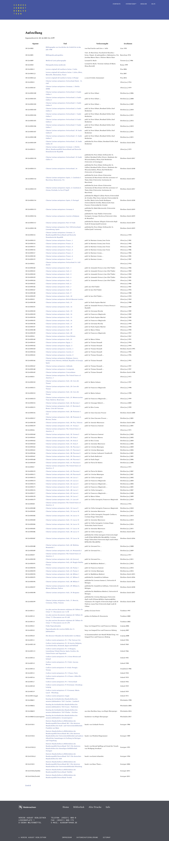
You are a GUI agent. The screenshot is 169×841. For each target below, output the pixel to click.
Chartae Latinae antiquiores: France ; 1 (59, 240)
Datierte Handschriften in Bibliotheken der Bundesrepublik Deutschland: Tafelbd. (61, 770)
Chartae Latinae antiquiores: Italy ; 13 (59, 311)
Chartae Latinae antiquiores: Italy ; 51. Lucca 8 (62, 499)
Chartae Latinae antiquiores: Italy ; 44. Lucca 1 (62, 477)
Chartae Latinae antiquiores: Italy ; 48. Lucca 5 (62, 490)
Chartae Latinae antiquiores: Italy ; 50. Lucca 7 (62, 496)
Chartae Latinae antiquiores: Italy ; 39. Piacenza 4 (63, 456)
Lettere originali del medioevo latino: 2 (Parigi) (62, 78)
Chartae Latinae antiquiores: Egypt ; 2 (59, 345)
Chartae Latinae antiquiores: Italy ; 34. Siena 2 (62, 440)
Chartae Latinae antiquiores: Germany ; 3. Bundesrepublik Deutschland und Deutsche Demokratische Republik (61, 234)
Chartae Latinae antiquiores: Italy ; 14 (59, 314)
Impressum (67, 837)
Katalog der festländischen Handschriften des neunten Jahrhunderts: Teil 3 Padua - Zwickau (62, 711)
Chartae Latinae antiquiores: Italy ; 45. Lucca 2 (62, 480)
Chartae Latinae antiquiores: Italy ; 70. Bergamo (62, 592)
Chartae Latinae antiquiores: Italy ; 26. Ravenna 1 (63, 403)
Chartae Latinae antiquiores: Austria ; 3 (59, 355)
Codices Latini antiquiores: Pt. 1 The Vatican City (63, 640)
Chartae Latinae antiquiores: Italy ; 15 (59, 317)
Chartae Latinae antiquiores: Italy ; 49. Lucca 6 (62, 493)
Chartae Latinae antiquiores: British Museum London (64, 299)
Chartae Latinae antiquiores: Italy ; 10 (59, 296)
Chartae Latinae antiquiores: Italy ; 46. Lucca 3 (62, 484)
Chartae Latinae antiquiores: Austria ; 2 (59, 352)
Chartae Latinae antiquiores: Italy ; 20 (59, 333)
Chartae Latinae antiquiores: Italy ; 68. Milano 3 (62, 581)
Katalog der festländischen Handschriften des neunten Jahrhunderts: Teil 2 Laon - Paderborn (62, 705)
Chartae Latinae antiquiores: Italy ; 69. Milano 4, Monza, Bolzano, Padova (62, 587)
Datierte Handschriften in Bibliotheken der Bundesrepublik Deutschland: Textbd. (61, 776)
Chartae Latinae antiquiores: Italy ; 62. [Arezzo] (62, 559)
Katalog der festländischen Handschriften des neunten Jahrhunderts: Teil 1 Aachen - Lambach (62, 700)
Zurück (28, 785)
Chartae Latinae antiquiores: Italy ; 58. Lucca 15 (62, 532)
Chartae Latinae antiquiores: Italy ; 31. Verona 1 (62, 426)
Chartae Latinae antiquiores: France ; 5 (59, 253)
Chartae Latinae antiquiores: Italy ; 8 (58, 290)
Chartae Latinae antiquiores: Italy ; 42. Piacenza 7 (63, 471)
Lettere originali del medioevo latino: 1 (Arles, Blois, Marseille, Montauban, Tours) (64, 73)
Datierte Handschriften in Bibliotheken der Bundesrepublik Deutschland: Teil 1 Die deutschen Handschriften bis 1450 (63, 756)
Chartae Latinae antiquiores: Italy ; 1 (58, 268)
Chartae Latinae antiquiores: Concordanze (60, 372)
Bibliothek (78, 807)
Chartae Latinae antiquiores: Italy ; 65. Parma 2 (62, 571)
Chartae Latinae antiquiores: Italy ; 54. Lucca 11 (62, 515)
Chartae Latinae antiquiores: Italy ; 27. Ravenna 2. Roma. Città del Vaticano (63, 407)
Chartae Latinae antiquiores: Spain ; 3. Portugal (62, 200)
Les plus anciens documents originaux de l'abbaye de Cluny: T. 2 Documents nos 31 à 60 (64, 616)
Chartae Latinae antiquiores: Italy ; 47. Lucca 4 (62, 487)
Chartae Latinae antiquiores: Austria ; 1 (59, 349)
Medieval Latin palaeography (56, 60)
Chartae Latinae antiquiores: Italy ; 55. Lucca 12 (62, 520)
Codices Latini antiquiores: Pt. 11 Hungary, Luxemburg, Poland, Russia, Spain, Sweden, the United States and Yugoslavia (62, 651)
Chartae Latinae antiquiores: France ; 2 (59, 243)
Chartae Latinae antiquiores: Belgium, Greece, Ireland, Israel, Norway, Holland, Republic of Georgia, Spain (64, 360)
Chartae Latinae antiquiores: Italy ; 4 (58, 277)
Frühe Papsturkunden (53, 626)
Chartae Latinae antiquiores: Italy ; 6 (58, 283)
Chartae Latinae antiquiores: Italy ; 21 (59, 339)
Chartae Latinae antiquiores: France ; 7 (59, 259)
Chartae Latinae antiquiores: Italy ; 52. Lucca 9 (62, 508)
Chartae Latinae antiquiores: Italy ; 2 (58, 271)
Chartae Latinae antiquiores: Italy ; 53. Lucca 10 (62, 511)
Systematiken (131, 4)
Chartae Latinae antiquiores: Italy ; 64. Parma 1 (62, 568)
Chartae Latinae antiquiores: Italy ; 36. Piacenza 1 (63, 447)
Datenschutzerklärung (87, 837)
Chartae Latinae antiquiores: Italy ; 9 (58, 293)
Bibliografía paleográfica (54, 55)
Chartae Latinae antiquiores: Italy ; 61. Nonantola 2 (63, 550)
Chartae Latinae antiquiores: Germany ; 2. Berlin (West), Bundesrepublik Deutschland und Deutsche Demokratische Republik (63, 149)
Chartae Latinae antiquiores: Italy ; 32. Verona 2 (62, 434)
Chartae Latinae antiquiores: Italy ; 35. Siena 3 (62, 444)
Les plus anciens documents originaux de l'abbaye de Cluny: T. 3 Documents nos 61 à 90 (64, 621)
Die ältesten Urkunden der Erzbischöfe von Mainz (63, 636)
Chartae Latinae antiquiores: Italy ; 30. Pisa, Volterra (64, 422)
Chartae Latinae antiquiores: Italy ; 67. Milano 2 (62, 577)
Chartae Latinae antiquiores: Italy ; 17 (59, 323)
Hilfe (153, 4)
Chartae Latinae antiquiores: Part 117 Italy (60, 223)
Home (66, 807)
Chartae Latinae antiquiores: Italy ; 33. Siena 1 (62, 437)
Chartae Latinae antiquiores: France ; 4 (59, 250)
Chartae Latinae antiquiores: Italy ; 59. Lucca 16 (62, 538)
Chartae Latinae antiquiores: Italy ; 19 (59, 330)
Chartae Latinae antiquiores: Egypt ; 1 (59, 342)
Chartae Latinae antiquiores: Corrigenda (60, 369)
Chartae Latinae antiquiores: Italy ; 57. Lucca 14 (62, 528)
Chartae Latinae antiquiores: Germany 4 (60, 209)
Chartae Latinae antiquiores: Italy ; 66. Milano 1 (62, 574)
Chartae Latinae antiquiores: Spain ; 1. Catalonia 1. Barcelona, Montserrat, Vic (63, 178)
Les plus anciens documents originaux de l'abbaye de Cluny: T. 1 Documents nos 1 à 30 (64, 610)
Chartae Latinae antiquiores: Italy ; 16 (59, 320)
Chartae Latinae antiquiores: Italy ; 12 (59, 307)
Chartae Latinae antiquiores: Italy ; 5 (58, 280)
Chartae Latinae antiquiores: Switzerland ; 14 (61, 168)
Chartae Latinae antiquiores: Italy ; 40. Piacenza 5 (63, 459)
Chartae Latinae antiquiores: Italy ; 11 (59, 302)
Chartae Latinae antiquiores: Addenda (59, 366)
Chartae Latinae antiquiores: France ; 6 (59, 256)
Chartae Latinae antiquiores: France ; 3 (59, 246)
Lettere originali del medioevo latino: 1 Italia (61, 69)
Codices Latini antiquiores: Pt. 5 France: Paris (62, 673)
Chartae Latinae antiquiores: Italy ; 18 (59, 327)
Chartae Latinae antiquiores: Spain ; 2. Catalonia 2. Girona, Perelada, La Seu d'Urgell (63, 189)
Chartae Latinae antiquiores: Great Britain (60, 336)
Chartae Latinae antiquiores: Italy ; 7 (58, 287)
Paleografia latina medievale (56, 65)
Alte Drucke (95, 807)
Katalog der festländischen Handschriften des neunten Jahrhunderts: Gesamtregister (62, 716)
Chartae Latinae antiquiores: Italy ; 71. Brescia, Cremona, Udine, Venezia (62, 601)
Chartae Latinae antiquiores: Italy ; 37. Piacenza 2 (63, 450)
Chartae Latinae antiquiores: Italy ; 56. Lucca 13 (62, 524)
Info (108, 807)
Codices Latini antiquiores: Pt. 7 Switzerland (61, 682)
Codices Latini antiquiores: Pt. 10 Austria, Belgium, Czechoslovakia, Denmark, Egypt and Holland (64, 644)
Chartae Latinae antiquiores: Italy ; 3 (58, 274)
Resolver (144, 4)
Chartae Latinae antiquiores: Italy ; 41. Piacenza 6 (63, 462)
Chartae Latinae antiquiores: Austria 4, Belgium (62, 216)
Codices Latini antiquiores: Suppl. (58, 696)
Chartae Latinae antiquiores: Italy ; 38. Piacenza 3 (63, 453)
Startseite (116, 4)
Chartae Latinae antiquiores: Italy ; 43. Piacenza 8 (63, 474)
